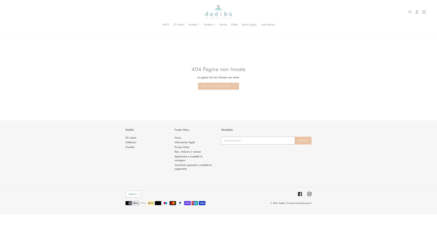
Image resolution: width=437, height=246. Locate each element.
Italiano (132, 194)
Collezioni (130, 142)
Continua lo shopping (216, 86)
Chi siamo (130, 138)
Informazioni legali (185, 142)
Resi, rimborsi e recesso (188, 152)
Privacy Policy (182, 147)
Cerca (178, 138)
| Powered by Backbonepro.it (299, 203)
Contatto (130, 147)
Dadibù (282, 203)
